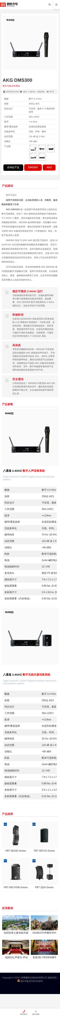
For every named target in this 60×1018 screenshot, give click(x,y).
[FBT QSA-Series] (44, 871)
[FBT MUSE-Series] (15, 834)
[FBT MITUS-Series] (44, 834)
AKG (25, 92)
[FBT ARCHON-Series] (15, 871)
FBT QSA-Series (44, 887)
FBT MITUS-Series (44, 850)
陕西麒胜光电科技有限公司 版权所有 (38, 977)
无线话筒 (40, 92)
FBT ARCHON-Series (16, 887)
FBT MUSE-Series (16, 850)
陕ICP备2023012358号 (31, 981)
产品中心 (32, 92)
